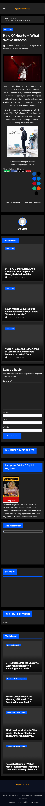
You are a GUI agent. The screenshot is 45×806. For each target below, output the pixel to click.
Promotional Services (25, 802)
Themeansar (22, 798)
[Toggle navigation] (3, 8)
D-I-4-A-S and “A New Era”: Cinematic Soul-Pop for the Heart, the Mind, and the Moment (20, 272)
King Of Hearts (36, 46)
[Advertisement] (16, 592)
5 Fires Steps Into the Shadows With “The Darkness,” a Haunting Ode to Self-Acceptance (22, 667)
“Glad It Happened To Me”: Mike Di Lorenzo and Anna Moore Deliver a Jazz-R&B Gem (22, 352)
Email (5, 420)
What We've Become (22, 49)
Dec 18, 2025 (19, 277)
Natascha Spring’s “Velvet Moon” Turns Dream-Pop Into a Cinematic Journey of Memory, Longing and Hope (22, 768)
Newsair (37, 795)
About (36, 802)
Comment (7, 381)
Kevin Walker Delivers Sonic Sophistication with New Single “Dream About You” (21, 311)
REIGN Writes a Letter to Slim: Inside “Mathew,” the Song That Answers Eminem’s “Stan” (21, 734)
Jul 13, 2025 (19, 317)
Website (6, 427)
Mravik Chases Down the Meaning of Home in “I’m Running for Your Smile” (19, 699)
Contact (12, 802)
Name (6, 412)
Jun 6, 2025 (19, 357)
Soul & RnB (8, 30)
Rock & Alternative (13, 645)
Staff (11, 46)
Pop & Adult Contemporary (16, 679)
